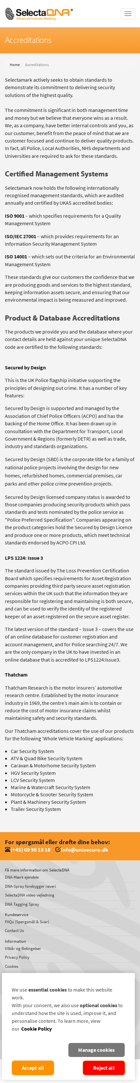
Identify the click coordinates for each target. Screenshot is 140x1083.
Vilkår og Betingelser (23, 948)
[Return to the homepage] (39, 8)
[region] (68, 1026)
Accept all (33, 1067)
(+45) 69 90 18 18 (30, 850)
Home (15, 64)
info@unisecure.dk (84, 850)
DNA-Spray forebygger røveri (30, 886)
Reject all (104, 1067)
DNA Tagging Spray (22, 904)
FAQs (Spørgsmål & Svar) (27, 922)
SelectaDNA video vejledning (29, 895)
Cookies (11, 966)
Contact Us (14, 930)
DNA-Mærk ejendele (22, 877)
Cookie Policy (36, 1028)
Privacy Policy (17, 957)
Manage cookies (96, 1050)
